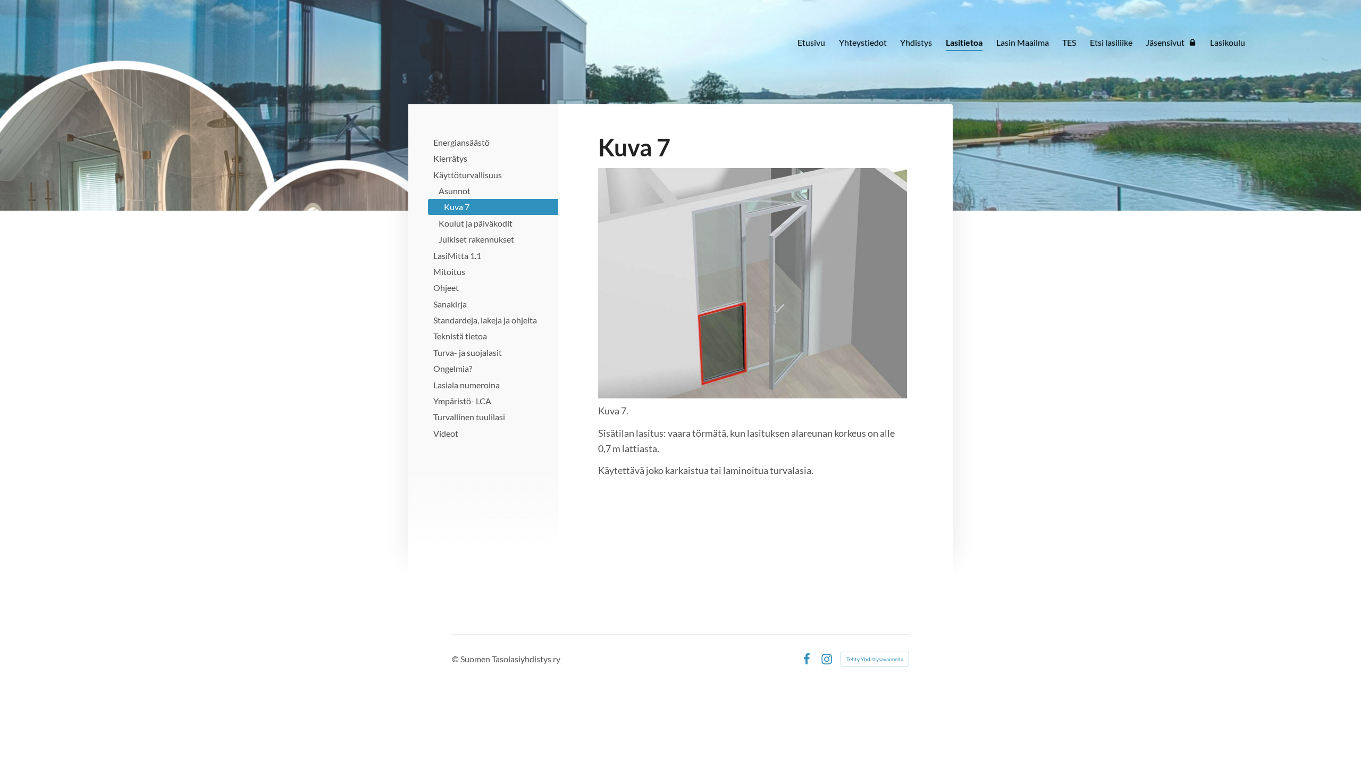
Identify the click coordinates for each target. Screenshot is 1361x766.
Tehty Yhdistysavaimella (874, 659)
